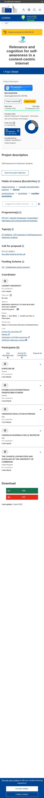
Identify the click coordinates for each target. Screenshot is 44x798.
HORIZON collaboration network (16, 340)
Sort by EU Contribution (22, 354)
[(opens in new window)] (9, 9)
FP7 (6, 23)
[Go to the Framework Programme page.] (22, 40)
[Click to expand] (40, 364)
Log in (23, 9)
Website (8, 334)
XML (24, 491)
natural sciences (8, 187)
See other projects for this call (13, 254)
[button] (29, 9)
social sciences (8, 193)
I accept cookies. (22, 789)
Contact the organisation (13, 332)
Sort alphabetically (7, 354)
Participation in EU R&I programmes (18, 337)
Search (34, 9)
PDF (24, 497)
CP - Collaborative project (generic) (16, 267)
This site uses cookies (10, 780)
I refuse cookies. (22, 794)
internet (16, 190)
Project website (12, 102)
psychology (22, 193)
